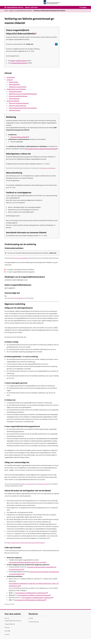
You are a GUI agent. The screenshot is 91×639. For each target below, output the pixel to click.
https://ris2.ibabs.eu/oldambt (21, 33)
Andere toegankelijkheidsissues (18, 96)
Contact (7, 634)
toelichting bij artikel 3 (42, 484)
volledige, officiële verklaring (18, 61)
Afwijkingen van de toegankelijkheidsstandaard (23, 94)
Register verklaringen (31, 7)
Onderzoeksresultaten (15, 91)
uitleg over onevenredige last (16, 298)
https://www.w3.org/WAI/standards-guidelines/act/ (37, 597)
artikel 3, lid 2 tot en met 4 (27, 484)
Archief (7, 631)
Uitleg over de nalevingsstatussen (19, 103)
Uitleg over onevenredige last (17, 105)
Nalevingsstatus (13, 82)
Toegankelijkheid (10, 624)
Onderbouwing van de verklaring (16, 89)
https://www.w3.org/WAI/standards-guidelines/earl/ (30, 600)
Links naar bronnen (14, 110)
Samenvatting (11, 77)
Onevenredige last (14, 98)
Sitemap (7, 627)
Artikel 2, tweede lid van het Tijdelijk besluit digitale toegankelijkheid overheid (26, 542)
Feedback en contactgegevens (17, 87)
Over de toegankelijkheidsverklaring (13, 620)
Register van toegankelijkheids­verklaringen (20, 10)
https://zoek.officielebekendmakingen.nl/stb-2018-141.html (27, 562)
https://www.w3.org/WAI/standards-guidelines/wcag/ (31, 593)
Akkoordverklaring (14, 84)
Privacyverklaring (34, 622)
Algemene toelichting (13, 101)
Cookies (31, 618)
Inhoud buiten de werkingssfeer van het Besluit (23, 108)
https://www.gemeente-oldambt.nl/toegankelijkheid (41, 149)
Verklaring (10, 80)
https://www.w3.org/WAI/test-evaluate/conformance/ (34, 595)
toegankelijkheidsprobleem (19, 63)
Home (6, 10)
